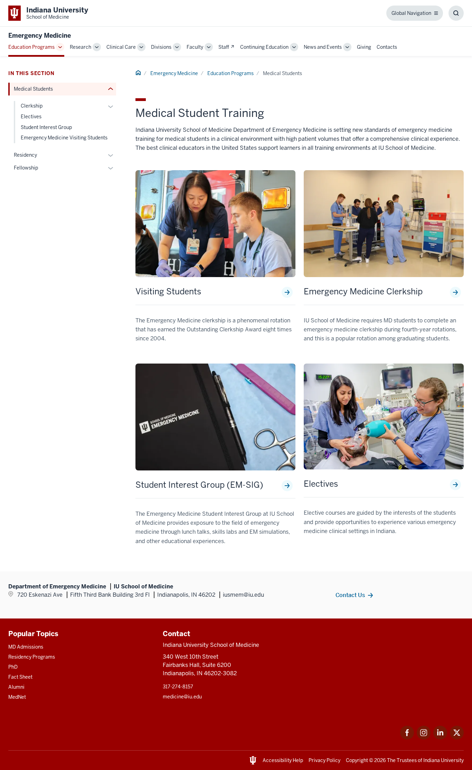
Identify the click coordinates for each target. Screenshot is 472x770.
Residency (25, 155)
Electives (321, 484)
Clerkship (32, 106)
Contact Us (350, 595)
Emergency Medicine (39, 35)
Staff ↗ (226, 47)
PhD (13, 667)
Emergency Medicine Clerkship (363, 291)
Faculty (195, 47)
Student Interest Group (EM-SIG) (199, 485)
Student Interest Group (46, 127)
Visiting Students (168, 291)
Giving (364, 47)
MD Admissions (25, 647)
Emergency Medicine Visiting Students (64, 138)
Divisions (161, 47)
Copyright (357, 760)
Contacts (387, 47)
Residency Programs (31, 657)
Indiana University (443, 760)
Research (80, 47)
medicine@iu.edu (182, 697)
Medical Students (33, 89)
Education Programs (31, 47)
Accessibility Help (283, 760)
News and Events (323, 47)
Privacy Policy (324, 760)
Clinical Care (121, 47)
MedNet (17, 697)
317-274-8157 (178, 687)
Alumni (16, 687)
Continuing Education (264, 47)
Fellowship (26, 168)
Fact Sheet (20, 677)
